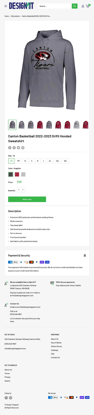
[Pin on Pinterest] (14, 147)
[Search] (74, 6)
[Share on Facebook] (9, 147)
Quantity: (12, 190)
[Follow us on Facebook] (6, 397)
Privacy (7, 377)
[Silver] (23, 174)
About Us (54, 339)
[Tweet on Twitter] (18, 147)
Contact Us (55, 357)
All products (15, 16)
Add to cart (27, 199)
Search (7, 381)
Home (7, 16)
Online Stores (56, 346)
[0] (87, 6)
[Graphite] (11, 174)
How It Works (56, 342)
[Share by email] (22, 147)
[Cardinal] (17, 174)
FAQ (52, 354)
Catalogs (54, 350)
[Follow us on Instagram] (10, 397)
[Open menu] (6, 6)
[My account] (83, 6)
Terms (7, 373)
